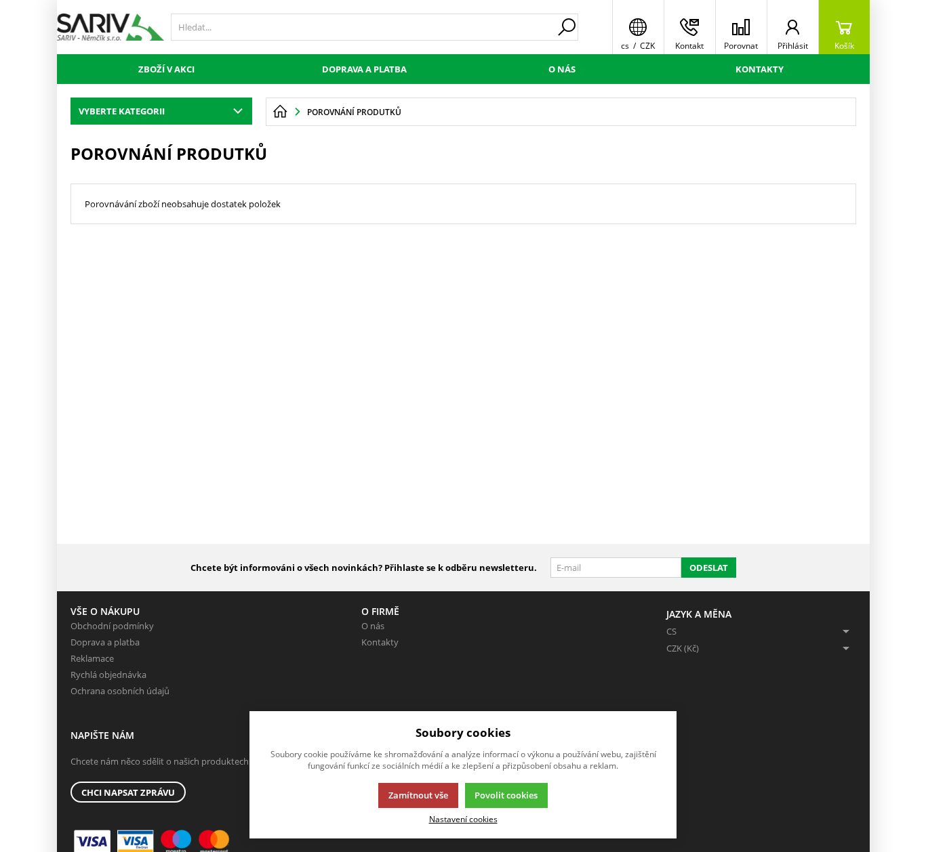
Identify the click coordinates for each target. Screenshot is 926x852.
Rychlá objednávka (108, 674)
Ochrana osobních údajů (120, 691)
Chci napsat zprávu (128, 792)
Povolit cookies (506, 795)
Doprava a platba (364, 69)
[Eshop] (110, 27)
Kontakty (760, 69)
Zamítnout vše (418, 795)
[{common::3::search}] (567, 27)
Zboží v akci (166, 69)
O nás (562, 69)
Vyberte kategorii (122, 111)
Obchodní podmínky (112, 626)
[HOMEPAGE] (280, 111)
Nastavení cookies (463, 818)
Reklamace (92, 658)
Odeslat (708, 567)
